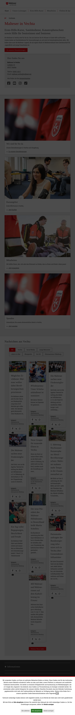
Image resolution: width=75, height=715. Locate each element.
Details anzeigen (49, 711)
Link (57, 693)
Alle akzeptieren (37, 711)
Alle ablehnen (26, 711)
